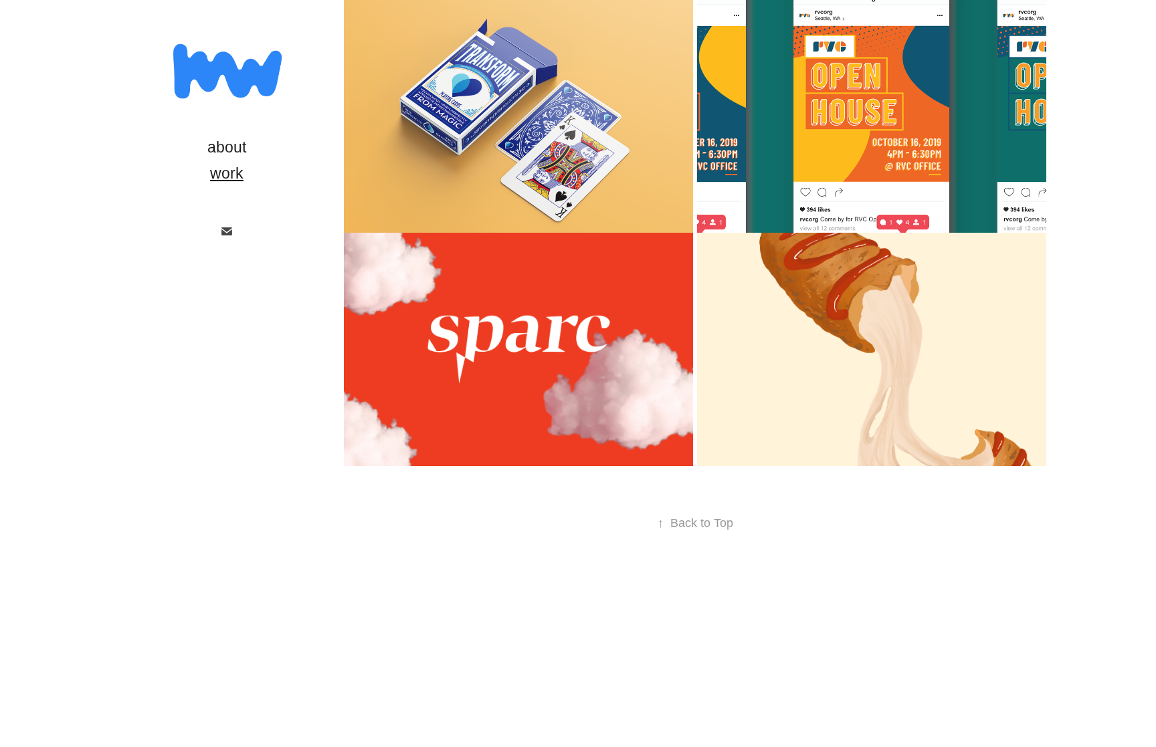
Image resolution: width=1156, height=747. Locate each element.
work (227, 173)
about (226, 147)
